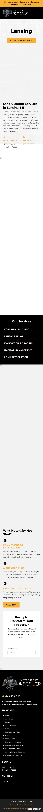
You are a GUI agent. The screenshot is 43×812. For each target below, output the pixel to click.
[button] (39, 13)
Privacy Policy (15, 805)
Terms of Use (28, 805)
